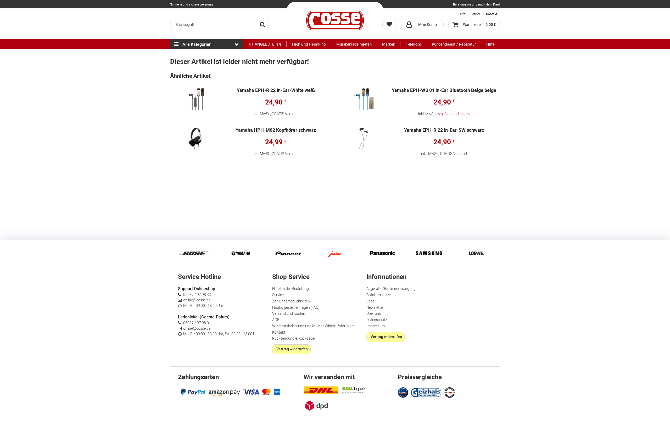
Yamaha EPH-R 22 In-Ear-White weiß (276, 91)
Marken (388, 44)
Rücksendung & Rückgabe (293, 338)
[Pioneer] (288, 253)
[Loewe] (476, 253)
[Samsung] (429, 253)
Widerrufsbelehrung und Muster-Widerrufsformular (313, 326)
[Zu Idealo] (404, 392)
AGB (276, 320)
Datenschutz (376, 320)
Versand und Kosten (288, 313)
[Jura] (335, 253)
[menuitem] (219, 24)
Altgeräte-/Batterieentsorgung (391, 288)
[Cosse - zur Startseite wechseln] (335, 20)
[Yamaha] (240, 253)
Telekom (413, 44)
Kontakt (491, 14)
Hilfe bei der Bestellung (290, 288)
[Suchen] (262, 24)
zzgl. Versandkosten (453, 114)
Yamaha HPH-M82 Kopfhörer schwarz (276, 131)
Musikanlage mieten (354, 44)
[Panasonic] (382, 253)
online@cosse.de (196, 300)
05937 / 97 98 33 (197, 294)
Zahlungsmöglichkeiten (291, 301)
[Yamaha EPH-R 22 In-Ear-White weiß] (195, 99)
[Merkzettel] (389, 24)
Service (476, 14)
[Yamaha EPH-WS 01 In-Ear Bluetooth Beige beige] (363, 99)
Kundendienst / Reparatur (454, 44)
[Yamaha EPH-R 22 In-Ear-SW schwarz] (363, 139)
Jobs (370, 301)
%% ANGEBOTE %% (264, 44)
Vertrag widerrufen (292, 349)
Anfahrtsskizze (378, 295)
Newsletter (375, 307)
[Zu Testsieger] (449, 392)
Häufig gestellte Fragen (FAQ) (296, 307)
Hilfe (462, 14)
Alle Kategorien (196, 44)
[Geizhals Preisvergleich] (426, 392)
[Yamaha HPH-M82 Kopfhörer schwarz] (195, 139)
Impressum (375, 326)
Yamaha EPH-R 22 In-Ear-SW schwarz (444, 131)
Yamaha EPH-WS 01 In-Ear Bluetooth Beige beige (444, 91)
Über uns (373, 313)
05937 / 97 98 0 (196, 323)
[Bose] (193, 253)
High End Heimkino (309, 44)
